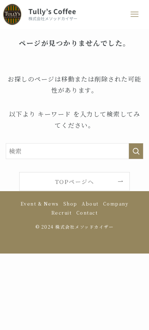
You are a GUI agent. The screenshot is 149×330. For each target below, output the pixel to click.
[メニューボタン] (134, 14)
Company (115, 204)
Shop (70, 204)
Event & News (40, 204)
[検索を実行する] (136, 151)
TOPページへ (74, 181)
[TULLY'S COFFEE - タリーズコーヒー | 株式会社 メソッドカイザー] (40, 14)
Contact (87, 213)
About (90, 204)
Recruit (61, 213)
